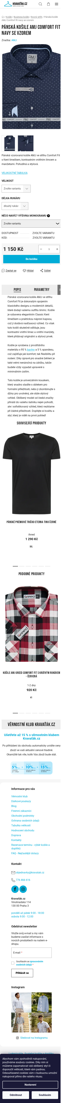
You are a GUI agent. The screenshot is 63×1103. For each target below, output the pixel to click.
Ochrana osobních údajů (25, 820)
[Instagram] (23, 889)
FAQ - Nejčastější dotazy (25, 853)
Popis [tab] (17, 289)
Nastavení (30, 1084)
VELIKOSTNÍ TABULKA (14, 172)
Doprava (16, 835)
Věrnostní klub (19, 796)
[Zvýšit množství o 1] (57, 249)
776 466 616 (23, 879)
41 (31, 697)
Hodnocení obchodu (22, 830)
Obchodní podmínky (22, 815)
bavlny (31, 349)
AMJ (14, 40)
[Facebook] (15, 889)
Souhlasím (45, 1095)
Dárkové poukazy (21, 801)
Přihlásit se (22, 972)
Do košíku (31, 259)
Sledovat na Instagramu (34, 1037)
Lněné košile (16, 1053)
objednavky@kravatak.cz (30, 872)
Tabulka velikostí (21, 825)
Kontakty (16, 840)
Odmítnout (16, 1095)
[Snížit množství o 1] (41, 249)
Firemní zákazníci (21, 810)
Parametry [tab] (41, 289)
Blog (13, 806)
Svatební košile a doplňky (39, 1053)
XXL (31, 546)
